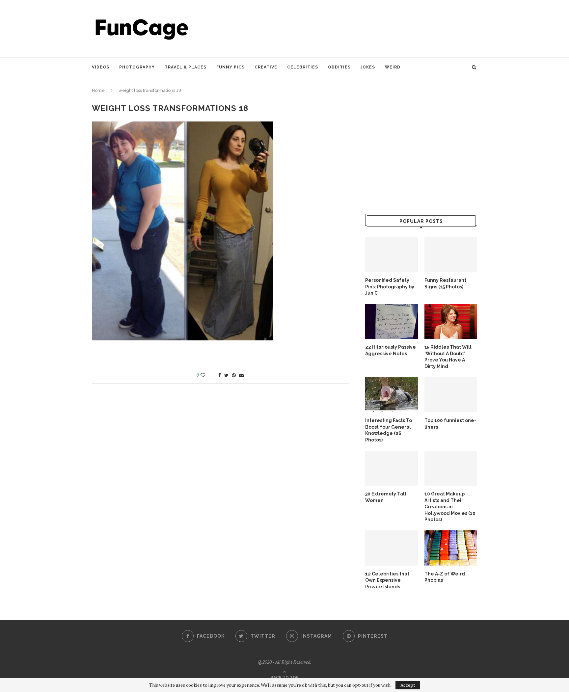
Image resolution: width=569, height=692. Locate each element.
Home (98, 90)
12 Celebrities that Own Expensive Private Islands (387, 580)
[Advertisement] (357, 28)
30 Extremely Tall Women (385, 497)
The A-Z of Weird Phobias (444, 577)
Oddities (339, 67)
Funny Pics (230, 67)
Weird (392, 67)
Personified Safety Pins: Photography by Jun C (389, 287)
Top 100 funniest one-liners (450, 424)
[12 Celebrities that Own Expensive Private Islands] (391, 548)
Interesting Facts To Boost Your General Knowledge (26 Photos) (388, 430)
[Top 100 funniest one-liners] (450, 395)
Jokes (368, 67)
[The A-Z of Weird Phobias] (450, 548)
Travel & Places (185, 67)
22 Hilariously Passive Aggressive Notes (390, 350)
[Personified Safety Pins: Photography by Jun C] (391, 254)
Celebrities (302, 67)
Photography (137, 67)
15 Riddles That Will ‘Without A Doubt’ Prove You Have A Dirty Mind (448, 356)
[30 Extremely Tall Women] (391, 468)
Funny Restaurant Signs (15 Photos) (445, 283)
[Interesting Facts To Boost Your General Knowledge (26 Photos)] (391, 395)
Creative (266, 67)
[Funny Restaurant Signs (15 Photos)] (450, 254)
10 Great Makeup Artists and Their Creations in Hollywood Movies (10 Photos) (449, 506)
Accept (407, 685)
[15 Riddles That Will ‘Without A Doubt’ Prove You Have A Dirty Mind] (450, 321)
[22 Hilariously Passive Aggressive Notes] (391, 321)
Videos (100, 67)
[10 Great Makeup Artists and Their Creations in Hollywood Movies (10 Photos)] (450, 468)
